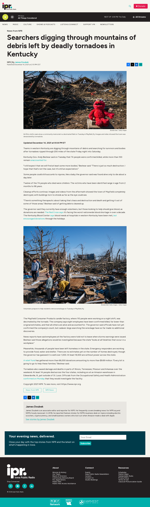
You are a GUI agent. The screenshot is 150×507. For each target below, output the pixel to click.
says (52, 215)
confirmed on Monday (34, 378)
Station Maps (123, 474)
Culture (27, 24)
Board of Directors (59, 476)
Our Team (56, 474)
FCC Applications (59, 480)
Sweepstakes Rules (125, 476)
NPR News (50, 390)
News (5, 24)
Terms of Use (123, 480)
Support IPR (89, 24)
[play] (5, 17)
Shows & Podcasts (46, 24)
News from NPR (14, 31)
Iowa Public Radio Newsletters (97, 474)
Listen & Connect (69, 24)
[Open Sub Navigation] (9, 24)
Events (87, 472)
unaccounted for (39, 160)
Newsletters (107, 24)
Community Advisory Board (63, 478)
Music (15, 24)
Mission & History (59, 472)
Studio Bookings (91, 480)
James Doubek (22, 62)
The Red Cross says (54, 212)
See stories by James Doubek (40, 419)
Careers (88, 476)
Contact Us (89, 478)
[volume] (12, 17)
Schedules (122, 472)
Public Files (56, 481)
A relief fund (29, 360)
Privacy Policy (123, 478)
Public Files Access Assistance (64, 483)
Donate (141, 6)
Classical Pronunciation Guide (130, 481)
